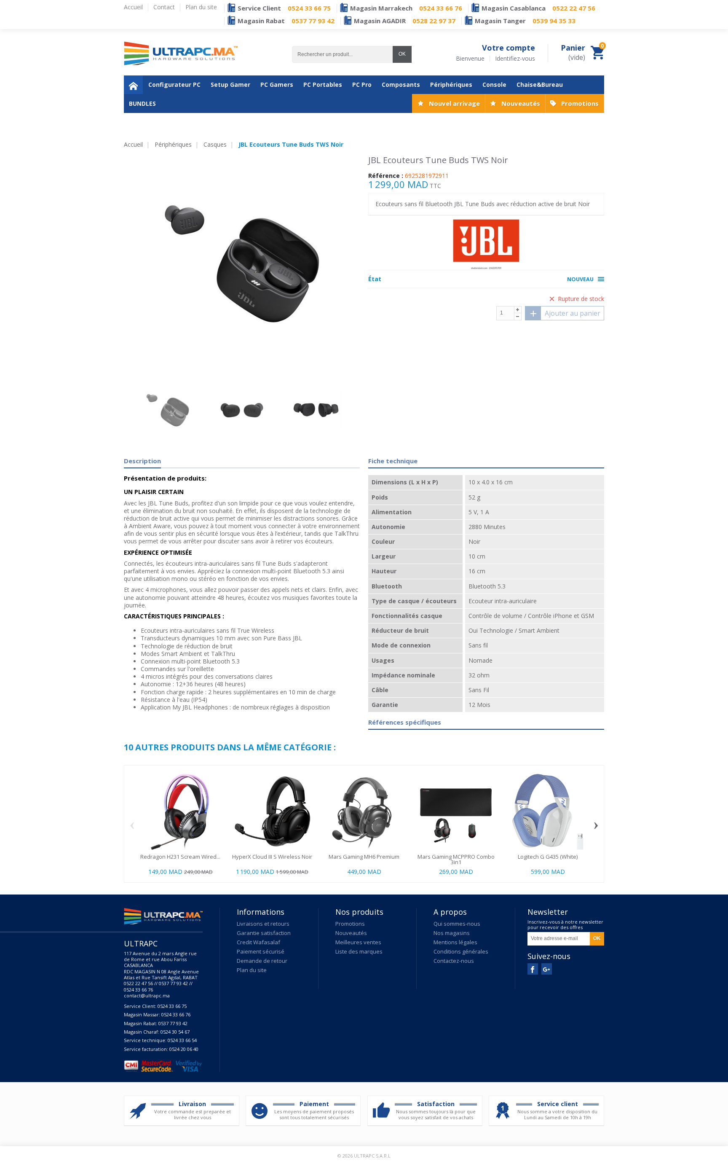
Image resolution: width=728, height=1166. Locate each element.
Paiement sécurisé (260, 951)
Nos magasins (452, 933)
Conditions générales (461, 951)
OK (402, 54)
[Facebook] (532, 969)
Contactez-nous (454, 961)
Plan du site (252, 970)
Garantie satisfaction (264, 933)
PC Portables (322, 85)
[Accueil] (133, 84)
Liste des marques (359, 951)
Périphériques (451, 85)
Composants (401, 85)
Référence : (385, 176)
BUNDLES (142, 103)
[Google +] (546, 969)
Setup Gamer (230, 85)
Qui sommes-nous (457, 923)
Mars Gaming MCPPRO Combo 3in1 (456, 859)
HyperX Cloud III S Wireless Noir (272, 856)
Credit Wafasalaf (258, 942)
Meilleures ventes (358, 942)
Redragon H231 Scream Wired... (180, 856)
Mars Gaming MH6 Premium (364, 856)
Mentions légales (455, 942)
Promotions (580, 103)
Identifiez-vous (515, 59)
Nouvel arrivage (454, 103)
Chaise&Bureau (540, 85)
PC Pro (362, 85)
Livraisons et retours (263, 923)
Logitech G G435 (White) (548, 856)
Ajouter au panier (572, 313)
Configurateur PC (174, 85)
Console (494, 85)
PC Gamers (276, 85)
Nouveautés (520, 103)
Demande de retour (262, 961)
